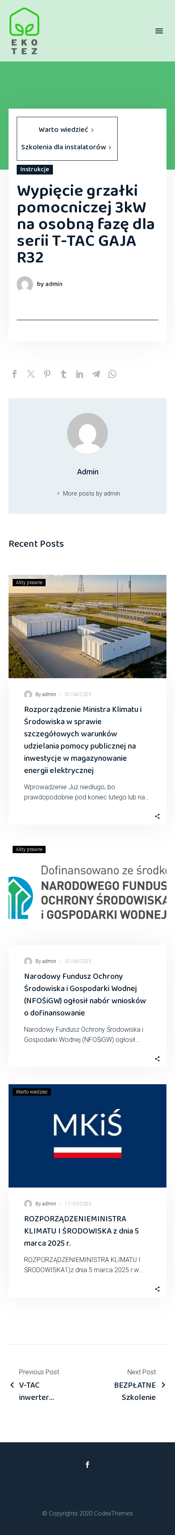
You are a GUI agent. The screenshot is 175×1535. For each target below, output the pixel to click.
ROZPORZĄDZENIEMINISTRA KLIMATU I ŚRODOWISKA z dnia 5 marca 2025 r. (81, 1231)
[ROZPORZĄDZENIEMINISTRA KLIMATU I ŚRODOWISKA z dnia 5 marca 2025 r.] (87, 1136)
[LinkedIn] (80, 374)
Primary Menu (159, 31)
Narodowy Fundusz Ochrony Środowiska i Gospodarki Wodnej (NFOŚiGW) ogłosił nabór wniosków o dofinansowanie (85, 995)
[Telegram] (96, 374)
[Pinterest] (47, 374)
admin (49, 694)
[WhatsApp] (112, 374)
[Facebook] (15, 374)
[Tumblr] (63, 374)
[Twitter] (31, 374)
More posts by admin (91, 493)
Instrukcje (34, 170)
